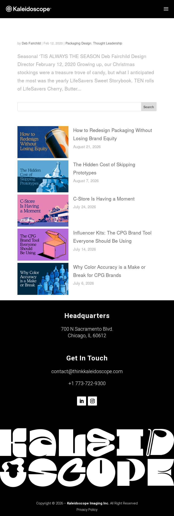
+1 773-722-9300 (87, 383)
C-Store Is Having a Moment (104, 198)
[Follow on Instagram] (92, 401)
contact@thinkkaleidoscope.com (87, 371)
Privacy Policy (87, 510)
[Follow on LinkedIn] (81, 401)
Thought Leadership (107, 43)
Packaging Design (78, 43)
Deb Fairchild (31, 43)
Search (148, 107)
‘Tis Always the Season (49, 34)
